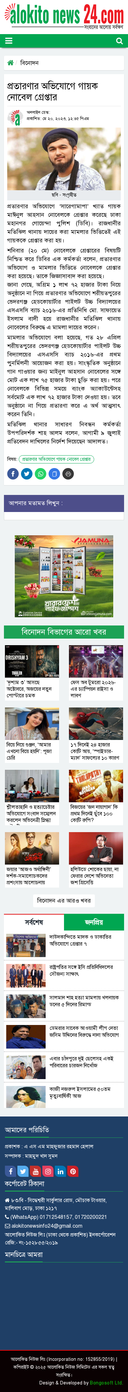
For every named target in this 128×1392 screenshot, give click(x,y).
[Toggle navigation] (8, 41)
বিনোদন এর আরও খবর (64, 900)
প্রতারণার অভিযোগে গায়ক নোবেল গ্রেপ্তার (56, 459)
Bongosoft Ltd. (106, 1383)
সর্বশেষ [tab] (34, 922)
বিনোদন (29, 63)
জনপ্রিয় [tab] (94, 922)
